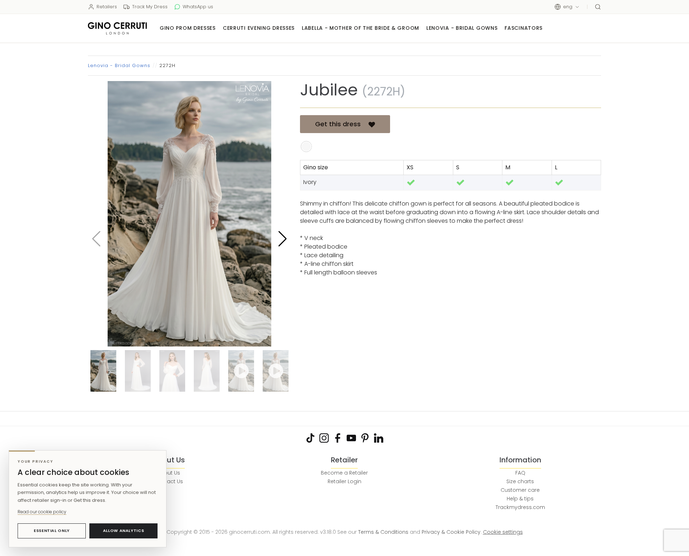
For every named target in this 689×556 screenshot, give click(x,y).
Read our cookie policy (42, 512)
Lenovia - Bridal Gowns (461, 28)
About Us (168, 472)
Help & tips (520, 498)
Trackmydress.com (520, 507)
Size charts (520, 481)
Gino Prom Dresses (188, 28)
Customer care (520, 490)
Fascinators (524, 28)
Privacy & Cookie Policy (451, 532)
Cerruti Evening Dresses (259, 28)
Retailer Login (344, 481)
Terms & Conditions (383, 532)
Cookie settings (503, 532)
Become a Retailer (344, 472)
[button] (282, 239)
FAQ (520, 472)
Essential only (52, 530)
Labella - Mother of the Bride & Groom (360, 28)
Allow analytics (123, 530)
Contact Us (168, 481)
